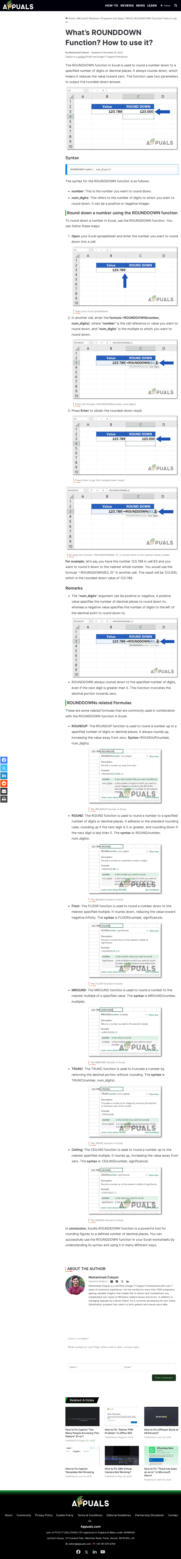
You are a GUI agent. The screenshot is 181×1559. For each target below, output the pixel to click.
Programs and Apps (112, 18)
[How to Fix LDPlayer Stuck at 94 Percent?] (161, 1416)
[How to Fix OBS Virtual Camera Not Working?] (122, 1455)
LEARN (152, 5)
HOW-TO (111, 5)
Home (71, 18)
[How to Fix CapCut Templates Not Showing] (82, 1455)
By (67, 52)
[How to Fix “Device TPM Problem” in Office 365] (122, 1416)
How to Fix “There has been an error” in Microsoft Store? (160, 1472)
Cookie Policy (64, 1515)
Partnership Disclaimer (149, 1515)
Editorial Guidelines (119, 1515)
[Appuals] (18, 5)
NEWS (140, 5)
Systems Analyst (98, 1281)
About (8, 1515)
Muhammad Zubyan (77, 52)
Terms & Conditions (90, 1515)
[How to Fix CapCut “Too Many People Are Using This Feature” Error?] (82, 1416)
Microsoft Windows (88, 18)
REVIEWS (127, 5)
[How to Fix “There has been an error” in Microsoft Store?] (161, 1455)
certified (81, 56)
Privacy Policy (44, 1515)
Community (24, 1515)
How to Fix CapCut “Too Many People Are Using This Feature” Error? (82, 1433)
